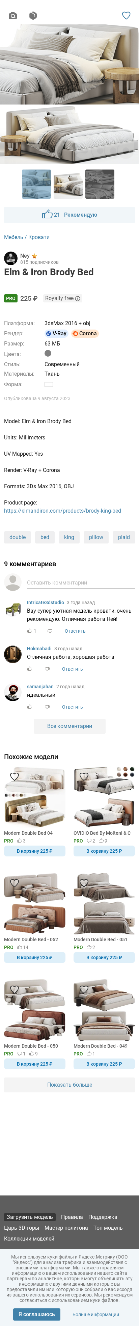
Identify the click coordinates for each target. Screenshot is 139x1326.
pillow (96, 537)
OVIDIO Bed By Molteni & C (102, 833)
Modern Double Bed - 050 (31, 1046)
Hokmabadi (39, 648)
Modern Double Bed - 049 (101, 1046)
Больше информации (96, 1314)
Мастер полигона (66, 1228)
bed (44, 537)
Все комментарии (69, 726)
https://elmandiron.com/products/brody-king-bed (62, 511)
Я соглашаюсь (37, 1314)
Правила (72, 1217)
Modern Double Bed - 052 (31, 939)
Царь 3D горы (21, 1228)
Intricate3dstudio (45, 602)
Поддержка (102, 1217)
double (17, 537)
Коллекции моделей (29, 1238)
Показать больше (69, 1085)
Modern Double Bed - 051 (101, 939)
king (69, 537)
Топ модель (108, 1228)
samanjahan (40, 686)
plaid (124, 537)
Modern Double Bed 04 (28, 833)
